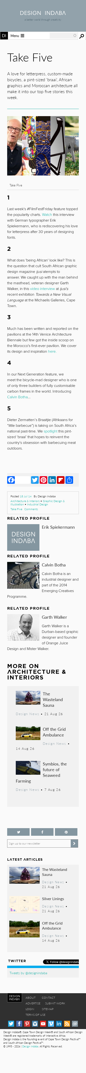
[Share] (69, 480)
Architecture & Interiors (25, 501)
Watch (47, 214)
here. (52, 351)
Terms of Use (35, 1015)
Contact (48, 998)
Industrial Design (37, 504)
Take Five (16, 509)
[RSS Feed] (67, 1024)
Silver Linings (53, 898)
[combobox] (63, 36)
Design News (27, 713)
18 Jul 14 (26, 496)
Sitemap (48, 1009)
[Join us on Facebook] (42, 832)
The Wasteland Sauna (53, 699)
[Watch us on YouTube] (43, 1024)
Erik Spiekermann (58, 527)
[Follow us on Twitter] (18, 832)
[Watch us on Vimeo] (51, 1024)
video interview (42, 288)
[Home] (43, 13)
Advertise (33, 1003)
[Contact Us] (75, 1024)
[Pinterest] (43, 480)
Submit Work (55, 1003)
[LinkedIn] (52, 480)
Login (30, 1009)
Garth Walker (54, 617)
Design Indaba (30, 1046)
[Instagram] (35, 1024)
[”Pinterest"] (66, 832)
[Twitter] (35, 480)
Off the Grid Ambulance (54, 732)
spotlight (50, 431)
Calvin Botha (54, 565)
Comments (31, 509)
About (31, 998)
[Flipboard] (60, 480)
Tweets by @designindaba (28, 972)
